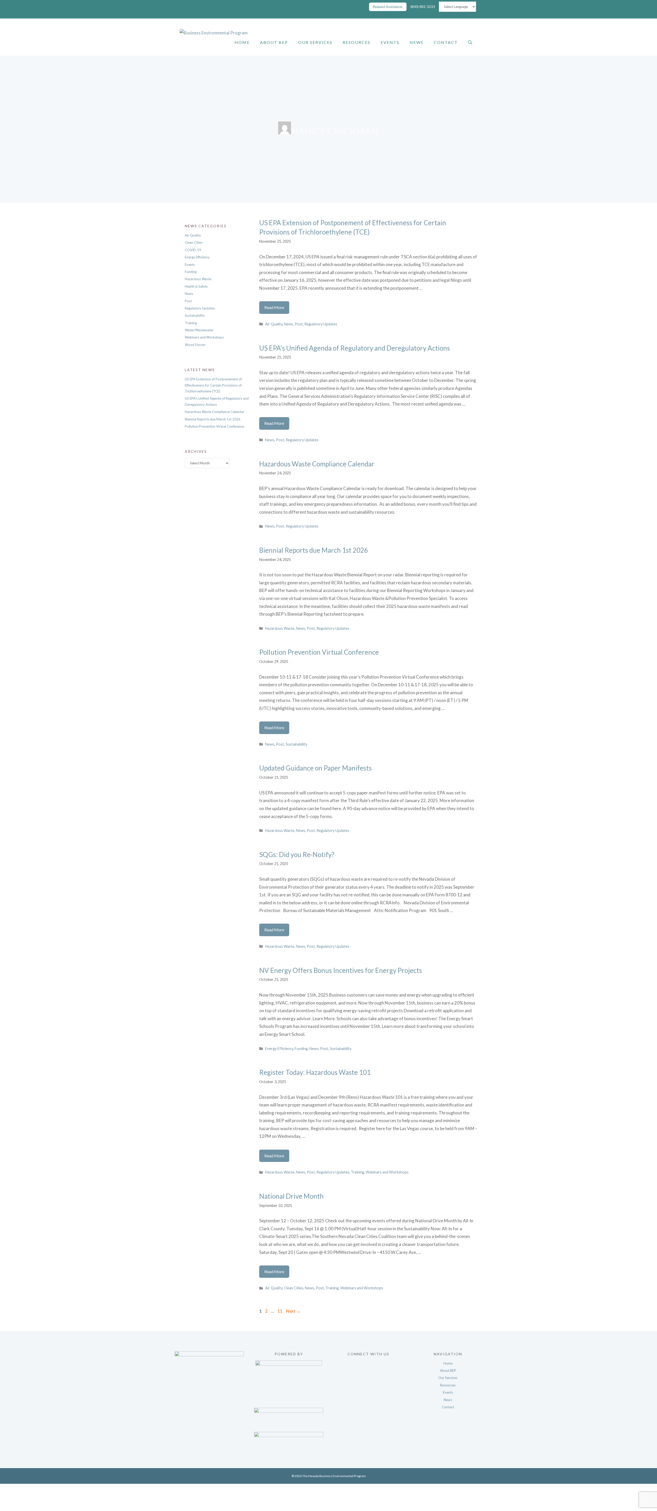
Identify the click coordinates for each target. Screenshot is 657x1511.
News (416, 42)
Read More (276, 309)
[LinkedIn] (368, 1388)
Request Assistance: (388, 7)
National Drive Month (291, 1196)
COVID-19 (193, 250)
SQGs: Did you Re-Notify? (296, 854)
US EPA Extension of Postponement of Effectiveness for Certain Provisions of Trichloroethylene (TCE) (213, 385)
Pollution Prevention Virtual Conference (319, 652)
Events (390, 42)
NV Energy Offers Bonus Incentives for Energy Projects (340, 970)
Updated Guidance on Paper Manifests (315, 768)
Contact (446, 42)
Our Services (315, 42)
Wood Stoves (195, 345)
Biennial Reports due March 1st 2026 (313, 550)
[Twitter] (368, 1371)
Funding (301, 1048)
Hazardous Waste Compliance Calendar (316, 464)
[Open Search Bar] (470, 42)
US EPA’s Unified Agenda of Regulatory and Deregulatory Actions (354, 348)
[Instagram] (368, 1380)
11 (280, 1311)
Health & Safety (196, 286)
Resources (356, 42)
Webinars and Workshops (387, 1172)
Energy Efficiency (279, 1048)
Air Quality (273, 324)
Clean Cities (293, 1288)
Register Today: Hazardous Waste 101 (315, 1072)
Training (357, 1172)
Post (299, 324)
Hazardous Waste (279, 628)
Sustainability (296, 744)
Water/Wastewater (199, 330)
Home (242, 42)
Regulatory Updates (320, 324)
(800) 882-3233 (422, 7)
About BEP (274, 42)
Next (293, 1311)
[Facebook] (368, 1362)
